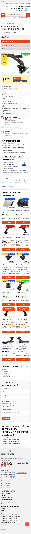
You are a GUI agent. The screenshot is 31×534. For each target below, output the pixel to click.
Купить (17, 78)
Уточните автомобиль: (5, 36)
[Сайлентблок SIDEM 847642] (8, 258)
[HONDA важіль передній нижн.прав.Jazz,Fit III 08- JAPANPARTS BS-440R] (8, 340)
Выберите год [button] (7, 41)
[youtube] (2, 463)
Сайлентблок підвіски (8, 210)
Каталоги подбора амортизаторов (10, 516)
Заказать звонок (21, 472)
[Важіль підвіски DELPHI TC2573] (23, 230)
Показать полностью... (8, 186)
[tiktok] (10, 463)
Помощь (3, 529)
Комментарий (6, 409)
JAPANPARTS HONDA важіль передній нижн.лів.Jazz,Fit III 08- (22, 347)
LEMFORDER (10, 164)
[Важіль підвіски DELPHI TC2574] (8, 230)
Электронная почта (7, 395)
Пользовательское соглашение (10, 504)
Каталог (3, 508)
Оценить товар (6, 403)
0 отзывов (13, 32)
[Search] (28, 15)
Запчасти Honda (6, 438)
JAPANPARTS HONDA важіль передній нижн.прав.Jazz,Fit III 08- (8, 347)
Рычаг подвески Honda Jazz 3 (11, 443)
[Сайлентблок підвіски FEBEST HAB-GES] (23, 203)
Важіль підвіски (6, 237)
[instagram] (8, 463)
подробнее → (8, 124)
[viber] (5, 466)
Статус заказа (6, 493)
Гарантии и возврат (6, 499)
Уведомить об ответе (9, 401)
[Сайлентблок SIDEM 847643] (23, 258)
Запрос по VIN (21, 475)
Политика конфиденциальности (10, 506)
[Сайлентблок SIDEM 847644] (8, 285)
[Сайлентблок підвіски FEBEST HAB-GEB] (8, 203)
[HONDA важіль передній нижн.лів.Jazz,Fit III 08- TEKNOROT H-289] (23, 312)
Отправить (6, 418)
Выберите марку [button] (8, 45)
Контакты (21, 3)
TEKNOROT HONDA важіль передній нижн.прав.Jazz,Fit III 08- (7, 320)
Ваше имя (4, 388)
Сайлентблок (5, 265)
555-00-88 (18, 6)
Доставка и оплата (11, 3)
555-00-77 (18, 10)
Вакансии (3, 527)
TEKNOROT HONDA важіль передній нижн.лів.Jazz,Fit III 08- (22, 320)
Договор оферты (6, 502)
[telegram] (2, 466)
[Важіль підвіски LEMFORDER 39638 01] (23, 285)
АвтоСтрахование (6, 524)
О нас (2, 510)
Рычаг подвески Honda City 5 (11, 439)
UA (3, 1)
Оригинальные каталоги (8, 522)
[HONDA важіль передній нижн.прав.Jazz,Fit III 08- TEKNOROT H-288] (8, 312)
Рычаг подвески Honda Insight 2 (11, 441)
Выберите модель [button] (8, 49)
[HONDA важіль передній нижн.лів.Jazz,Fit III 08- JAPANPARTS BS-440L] (23, 340)
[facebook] (5, 463)
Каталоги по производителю (9, 518)
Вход (28, 3)
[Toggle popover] (27, 524)
